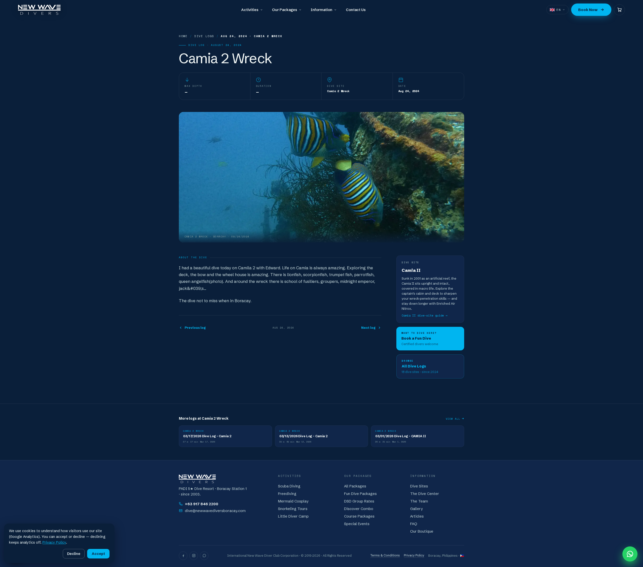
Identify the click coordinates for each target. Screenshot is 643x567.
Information (321, 10)
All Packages (355, 486)
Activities (249, 10)
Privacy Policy (414, 555)
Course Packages (359, 516)
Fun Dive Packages (360, 493)
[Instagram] (193, 555)
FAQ (413, 524)
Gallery (416, 509)
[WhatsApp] (204, 555)
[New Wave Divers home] (39, 10)
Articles (417, 516)
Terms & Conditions (385, 555)
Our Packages (284, 10)
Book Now (588, 9)
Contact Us (356, 10)
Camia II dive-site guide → (424, 315)
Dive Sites (419, 486)
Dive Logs (204, 36)
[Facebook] (183, 555)
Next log (368, 328)
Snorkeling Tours (292, 509)
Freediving (287, 493)
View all (453, 418)
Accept (98, 553)
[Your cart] (619, 9)
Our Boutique (421, 531)
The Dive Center (424, 493)
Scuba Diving (289, 486)
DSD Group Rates (359, 501)
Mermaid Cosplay (293, 501)
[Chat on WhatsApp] (629, 553)
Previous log (195, 328)
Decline (73, 553)
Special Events (356, 524)
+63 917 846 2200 (201, 504)
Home (183, 36)
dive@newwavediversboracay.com (215, 511)
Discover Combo (358, 509)
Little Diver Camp (293, 516)
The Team (419, 501)
